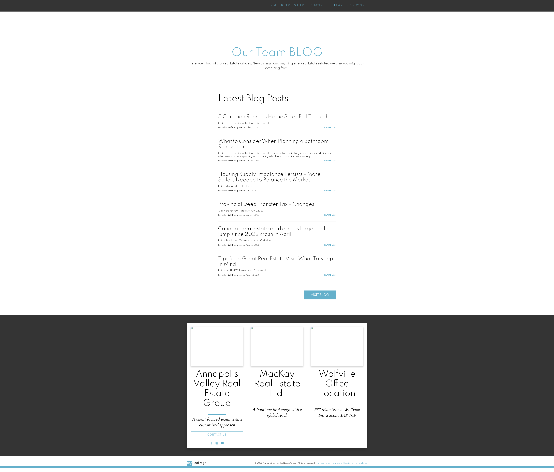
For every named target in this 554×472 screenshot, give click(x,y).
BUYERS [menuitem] (286, 5)
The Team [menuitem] (333, 5)
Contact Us (217, 435)
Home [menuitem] (273, 5)
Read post (330, 128)
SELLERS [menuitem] (299, 5)
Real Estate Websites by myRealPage (349, 463)
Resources (354, 5)
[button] (217, 434)
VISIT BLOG (320, 295)
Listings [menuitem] (314, 5)
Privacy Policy (323, 463)
